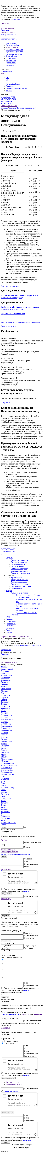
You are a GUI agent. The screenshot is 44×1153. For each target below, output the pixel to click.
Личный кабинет (13, 84)
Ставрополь (6, 798)
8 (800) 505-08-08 (8, 97)
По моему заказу (11, 1041)
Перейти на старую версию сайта (15, 636)
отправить (5, 916)
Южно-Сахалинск (8, 823)
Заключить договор (19, 582)
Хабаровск (5, 816)
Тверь (3, 801)
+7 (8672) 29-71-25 (8, 101)
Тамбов (4, 704)
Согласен (5, 23)
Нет (5, 840)
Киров (3, 748)
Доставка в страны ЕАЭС (26, 613)
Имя (26, 861)
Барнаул (4, 717)
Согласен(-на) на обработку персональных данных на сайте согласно (20, 890)
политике (16, 19)
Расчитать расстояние (20, 562)
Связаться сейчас (11, 1091)
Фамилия (28, 859)
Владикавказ (6, 71)
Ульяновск (5, 812)
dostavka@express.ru (9, 551)
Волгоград (5, 678)
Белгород (5, 671)
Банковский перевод (19, 569)
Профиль (9, 86)
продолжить (6, 894)
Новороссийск (7, 770)
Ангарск (4, 713)
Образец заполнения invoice (13, 314)
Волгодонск (6, 680)
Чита (3, 820)
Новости (9, 619)
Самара (4, 792)
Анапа (3, 711)
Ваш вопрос (29, 1120)
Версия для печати (8, 326)
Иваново (4, 733)
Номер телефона (31, 864)
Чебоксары (5, 818)
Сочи (3, 796)
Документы (11, 63)
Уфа (2, 814)
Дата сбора (28, 948)
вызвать (5, 997)
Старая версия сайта (14, 50)
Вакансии (10, 626)
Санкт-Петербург (8, 669)
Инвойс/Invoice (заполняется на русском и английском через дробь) (19, 296)
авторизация (6, 869)
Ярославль (5, 708)
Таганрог (5, 702)
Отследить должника (19, 571)
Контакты (10, 65)
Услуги (9, 591)
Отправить (5, 402)
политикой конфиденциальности (28, 645)
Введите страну (7, 176)
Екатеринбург (7, 730)
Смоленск (5, 794)
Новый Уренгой (7, 774)
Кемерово (5, 746)
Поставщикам (16, 588)
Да (2, 662)
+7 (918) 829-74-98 (8, 99)
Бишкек (4, 673)
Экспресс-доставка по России (28, 595)
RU (2, 73)
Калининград (6, 741)
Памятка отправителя (10, 286)
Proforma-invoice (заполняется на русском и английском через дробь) (20, 308)
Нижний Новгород (9, 765)
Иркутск (4, 737)
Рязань (3, 790)
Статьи (9, 632)
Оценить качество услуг (21, 573)
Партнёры (10, 630)
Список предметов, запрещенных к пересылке (20, 322)
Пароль (27, 847)
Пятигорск (5, 695)
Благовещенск (7, 719)
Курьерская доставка (14, 52)
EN (7, 80)
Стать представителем (20, 584)
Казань (4, 739)
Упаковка (15, 615)
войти (4, 856)
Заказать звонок (12, 1082)
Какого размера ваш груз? (11, 957)
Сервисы (9, 558)
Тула (3, 807)
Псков (3, 785)
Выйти (9, 91)
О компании (11, 58)
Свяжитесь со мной (9, 106)
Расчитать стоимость (19, 560)
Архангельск (6, 715)
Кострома (5, 686)
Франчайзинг (11, 56)
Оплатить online (12, 45)
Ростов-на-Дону (7, 787)
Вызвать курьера (18, 564)
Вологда (4, 682)
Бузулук (4, 722)
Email (26, 866)
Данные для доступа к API (17, 88)
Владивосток (6, 726)
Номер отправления (32, 1021)
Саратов (4, 697)
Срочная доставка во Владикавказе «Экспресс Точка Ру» (29, 599)
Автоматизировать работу (22, 586)
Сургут (4, 700)
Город (26, 1048)
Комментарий (30, 1056)
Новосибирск (6, 772)
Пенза (3, 693)
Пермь (3, 783)
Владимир (5, 728)
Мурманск (5, 761)
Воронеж (5, 684)
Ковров (4, 750)
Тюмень (4, 809)
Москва (4, 667)
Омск (3, 776)
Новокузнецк (6, 768)
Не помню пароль (8, 850)
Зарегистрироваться (9, 852)
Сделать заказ (11, 43)
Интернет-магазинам (14, 54)
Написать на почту (14, 1084)
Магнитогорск (7, 759)
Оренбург (5, 779)
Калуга (4, 744)
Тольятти (5, 803)
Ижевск (4, 735)
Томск (3, 805)
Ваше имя (28, 933)
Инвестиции (11, 61)
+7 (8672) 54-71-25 (8, 103)
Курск (3, 755)
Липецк (4, 757)
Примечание (29, 938)
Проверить (5, 1028)
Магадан (4, 691)
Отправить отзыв (8, 1078)
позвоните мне (7, 1113)
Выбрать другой (10, 662)
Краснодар (5, 752)
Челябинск (5, 706)
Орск (3, 781)
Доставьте (5, 654)
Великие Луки (7, 724)
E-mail (26, 1051)
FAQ (8, 617)
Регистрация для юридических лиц (15, 854)
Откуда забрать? (31, 945)
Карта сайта (6, 650)
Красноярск (6, 689)
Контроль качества (13, 47)
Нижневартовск (7, 763)
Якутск (4, 825)
